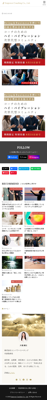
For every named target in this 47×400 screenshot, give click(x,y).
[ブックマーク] (24, 168)
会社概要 (12, 388)
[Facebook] (12, 157)
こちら (12, 373)
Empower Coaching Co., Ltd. (19, 397)
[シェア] (13, 168)
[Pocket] (5, 172)
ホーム (6, 309)
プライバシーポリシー (17, 392)
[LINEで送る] (35, 168)
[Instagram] (34, 157)
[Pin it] (13, 172)
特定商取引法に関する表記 (27, 388)
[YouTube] (30, 380)
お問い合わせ (32, 392)
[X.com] (23, 157)
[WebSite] (16, 380)
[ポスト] (5, 168)
